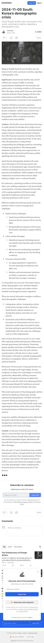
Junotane (10, 30)
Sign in (39, 3)
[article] (22, 559)
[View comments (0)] (11, 38)
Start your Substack (18, 637)
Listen (39, 32)
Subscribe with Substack (23, 602)
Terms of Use (34, 607)
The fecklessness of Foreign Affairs (14, 554)
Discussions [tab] (18, 547)
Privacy (20, 633)
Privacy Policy (23, 611)
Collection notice (32, 633)
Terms (25, 633)
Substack (13, 641)
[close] (38, 571)
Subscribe (31, 3)
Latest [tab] (10, 547)
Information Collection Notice (28, 609)
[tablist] (12, 547)
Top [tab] (4, 547)
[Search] (40, 547)
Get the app (30, 637)
